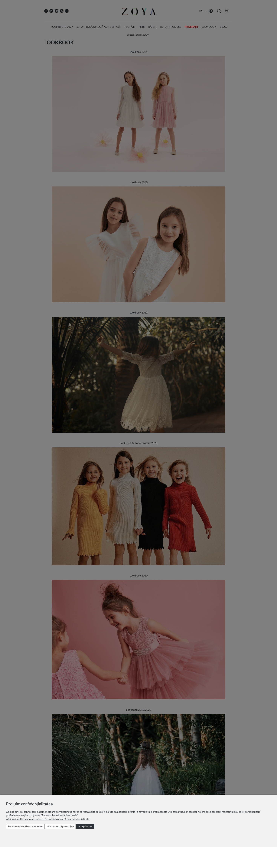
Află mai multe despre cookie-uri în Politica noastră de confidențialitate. (48, 819)
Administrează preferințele (60, 826)
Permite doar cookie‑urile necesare (25, 826)
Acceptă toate (85, 826)
